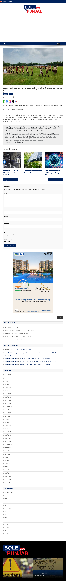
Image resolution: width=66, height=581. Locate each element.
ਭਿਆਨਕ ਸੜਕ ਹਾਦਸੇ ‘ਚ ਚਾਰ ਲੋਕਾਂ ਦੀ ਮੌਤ (14, 327)
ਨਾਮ (5, 210)
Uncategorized (9, 492)
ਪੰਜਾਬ (11, 94)
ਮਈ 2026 (7, 384)
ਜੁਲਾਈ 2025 (8, 416)
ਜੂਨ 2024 (7, 457)
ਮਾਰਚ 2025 (7, 428)
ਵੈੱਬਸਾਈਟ (6, 223)
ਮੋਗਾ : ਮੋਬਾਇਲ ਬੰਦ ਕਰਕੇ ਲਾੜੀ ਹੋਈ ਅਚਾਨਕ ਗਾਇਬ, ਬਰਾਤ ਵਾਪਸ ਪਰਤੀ (36, 358)
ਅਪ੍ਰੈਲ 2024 (8, 463)
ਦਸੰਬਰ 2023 (8, 476)
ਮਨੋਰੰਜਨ (6, 533)
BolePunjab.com (18, 97)
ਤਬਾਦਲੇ (6, 521)
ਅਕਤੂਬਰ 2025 (8, 406)
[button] (4, 162)
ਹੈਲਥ (6, 505)
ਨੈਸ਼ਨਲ (6, 524)
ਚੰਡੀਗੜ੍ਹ (5, 94)
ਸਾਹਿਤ (6, 502)
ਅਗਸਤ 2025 (8, 413)
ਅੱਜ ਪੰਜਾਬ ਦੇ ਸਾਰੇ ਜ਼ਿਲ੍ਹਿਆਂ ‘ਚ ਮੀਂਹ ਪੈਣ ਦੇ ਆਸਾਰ (16, 340)
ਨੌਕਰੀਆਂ (7, 527)
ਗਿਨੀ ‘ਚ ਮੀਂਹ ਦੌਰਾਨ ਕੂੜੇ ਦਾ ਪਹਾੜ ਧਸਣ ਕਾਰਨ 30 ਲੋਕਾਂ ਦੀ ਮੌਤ (11, 173)
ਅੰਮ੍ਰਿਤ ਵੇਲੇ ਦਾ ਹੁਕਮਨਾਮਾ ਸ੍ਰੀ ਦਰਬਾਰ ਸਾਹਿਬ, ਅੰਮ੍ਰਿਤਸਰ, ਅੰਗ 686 (56, 180)
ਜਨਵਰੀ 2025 (8, 435)
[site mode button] (58, 44)
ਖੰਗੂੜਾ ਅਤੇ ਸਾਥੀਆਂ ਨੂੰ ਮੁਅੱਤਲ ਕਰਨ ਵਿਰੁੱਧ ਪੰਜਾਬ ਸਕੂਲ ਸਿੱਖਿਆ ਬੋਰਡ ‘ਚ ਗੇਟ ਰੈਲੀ (38, 361)
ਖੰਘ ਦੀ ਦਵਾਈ (8, 508)
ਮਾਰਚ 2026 (7, 390)
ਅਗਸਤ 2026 (8, 375)
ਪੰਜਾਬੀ (49, 11)
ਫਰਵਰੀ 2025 (8, 432)
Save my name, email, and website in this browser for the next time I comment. (9, 237)
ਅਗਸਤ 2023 (8, 482)
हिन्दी (55, 11)
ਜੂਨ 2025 (7, 419)
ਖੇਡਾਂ (5, 511)
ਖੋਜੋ (60, 317)
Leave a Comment (30, 97)
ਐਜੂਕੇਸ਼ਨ (7, 495)
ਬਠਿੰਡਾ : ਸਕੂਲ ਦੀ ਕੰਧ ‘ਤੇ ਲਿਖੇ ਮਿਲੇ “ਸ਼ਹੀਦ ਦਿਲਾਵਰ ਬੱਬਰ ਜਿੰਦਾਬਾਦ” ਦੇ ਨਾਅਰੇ (22, 330)
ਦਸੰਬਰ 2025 (8, 400)
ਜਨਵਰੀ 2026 (8, 397)
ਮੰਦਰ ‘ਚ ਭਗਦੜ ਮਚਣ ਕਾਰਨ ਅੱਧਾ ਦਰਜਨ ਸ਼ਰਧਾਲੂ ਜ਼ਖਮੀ (17, 333)
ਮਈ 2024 (7, 460)
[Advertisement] (33, 29)
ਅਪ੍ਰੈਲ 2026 (8, 387)
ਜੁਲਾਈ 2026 (8, 378)
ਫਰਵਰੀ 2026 (8, 394)
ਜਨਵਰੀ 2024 (8, 473)
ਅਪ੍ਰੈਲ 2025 (8, 425)
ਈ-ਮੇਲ (6, 216)
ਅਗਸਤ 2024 (8, 451)
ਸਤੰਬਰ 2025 (8, 409)
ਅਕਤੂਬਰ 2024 (8, 444)
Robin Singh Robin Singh (11, 353)
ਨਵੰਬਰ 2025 (8, 403)
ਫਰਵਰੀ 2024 (8, 470)
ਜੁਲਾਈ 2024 (8, 454)
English (61, 11)
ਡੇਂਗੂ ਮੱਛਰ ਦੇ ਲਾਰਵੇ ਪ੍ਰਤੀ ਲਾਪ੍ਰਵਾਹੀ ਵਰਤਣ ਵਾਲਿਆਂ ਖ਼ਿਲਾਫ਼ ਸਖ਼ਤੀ (11, 180)
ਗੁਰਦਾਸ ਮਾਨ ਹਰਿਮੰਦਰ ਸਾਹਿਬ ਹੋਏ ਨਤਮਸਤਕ (23, 349)
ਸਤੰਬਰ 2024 (8, 447)
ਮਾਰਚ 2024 (7, 466)
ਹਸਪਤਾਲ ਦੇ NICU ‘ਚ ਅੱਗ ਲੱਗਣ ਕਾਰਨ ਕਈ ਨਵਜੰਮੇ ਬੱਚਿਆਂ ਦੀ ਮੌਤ (19, 336)
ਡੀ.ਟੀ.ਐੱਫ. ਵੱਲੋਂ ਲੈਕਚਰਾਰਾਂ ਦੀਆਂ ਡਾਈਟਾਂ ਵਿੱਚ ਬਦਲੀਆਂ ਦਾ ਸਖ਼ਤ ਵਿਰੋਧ (35, 364)
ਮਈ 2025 (7, 422)
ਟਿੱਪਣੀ (6, 193)
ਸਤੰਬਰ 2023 (8, 479)
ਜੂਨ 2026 (7, 381)
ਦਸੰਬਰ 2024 (8, 438)
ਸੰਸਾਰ (6, 498)
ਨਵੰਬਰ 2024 (8, 441)
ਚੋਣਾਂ (5, 517)
